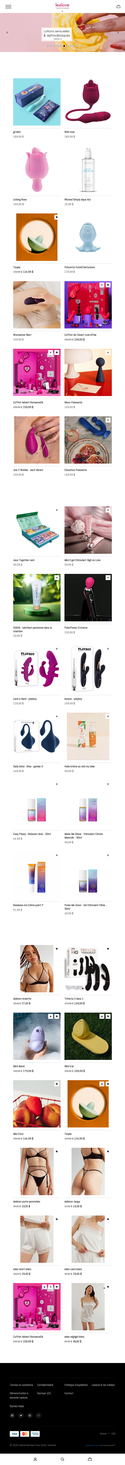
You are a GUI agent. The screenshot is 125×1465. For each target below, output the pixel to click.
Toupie (16, 271)
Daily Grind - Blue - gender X (28, 770)
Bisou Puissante (73, 406)
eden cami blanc (73, 1273)
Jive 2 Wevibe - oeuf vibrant (28, 474)
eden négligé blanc (74, 1340)
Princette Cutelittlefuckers (79, 271)
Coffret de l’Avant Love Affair (80, 338)
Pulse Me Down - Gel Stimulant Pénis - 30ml (85, 910)
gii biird (17, 136)
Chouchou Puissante (75, 474)
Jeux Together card (23, 564)
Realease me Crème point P (28, 909)
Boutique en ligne (93, 1449)
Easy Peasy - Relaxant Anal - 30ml (32, 838)
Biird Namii (19, 1070)
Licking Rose (20, 203)
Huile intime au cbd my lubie (79, 770)
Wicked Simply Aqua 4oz (77, 203)
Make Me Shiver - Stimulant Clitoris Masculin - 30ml (83, 839)
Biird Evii (69, 1070)
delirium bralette (22, 1002)
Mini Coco (18, 1137)
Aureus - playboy (73, 702)
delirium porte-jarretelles (26, 1205)
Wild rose (69, 136)
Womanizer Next (22, 338)
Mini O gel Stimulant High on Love (82, 564)
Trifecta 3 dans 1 (73, 1002)
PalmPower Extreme (75, 631)
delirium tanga (72, 1205)
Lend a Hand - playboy (25, 702)
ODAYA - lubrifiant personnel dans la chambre (32, 633)
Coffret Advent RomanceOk (28, 406)
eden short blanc (22, 1273)
